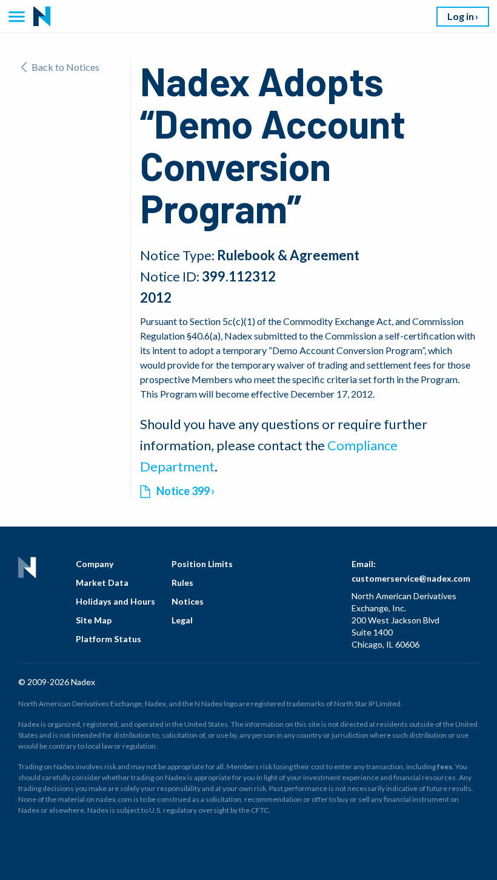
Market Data (102, 582)
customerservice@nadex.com (411, 578)
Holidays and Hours (115, 601)
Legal (182, 620)
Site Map (94, 620)
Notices (188, 601)
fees (444, 766)
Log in (460, 16)
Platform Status (108, 639)
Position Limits (202, 564)
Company (94, 564)
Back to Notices (65, 67)
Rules (182, 582)
